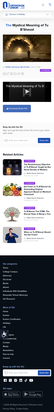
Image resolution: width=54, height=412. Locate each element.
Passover (9, 42)
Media (5, 346)
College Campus (10, 271)
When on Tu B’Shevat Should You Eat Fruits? (37, 233)
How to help (8, 354)
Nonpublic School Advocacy (15, 295)
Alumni (6, 287)
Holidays (7, 323)
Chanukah (9, 31)
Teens (5, 268)
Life (4, 327)
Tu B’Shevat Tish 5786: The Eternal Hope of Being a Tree (37, 212)
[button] (27, 91)
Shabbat (8, 69)
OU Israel (7, 279)
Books (5, 283)
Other (7, 63)
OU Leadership (9, 338)
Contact (6, 342)
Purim (7, 36)
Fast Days (9, 58)
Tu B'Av (8, 77)
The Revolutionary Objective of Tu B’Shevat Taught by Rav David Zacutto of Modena (37, 167)
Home (5, 311)
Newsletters (8, 350)
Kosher (6, 315)
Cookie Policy (22, 408)
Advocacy (7, 275)
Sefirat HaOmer (12, 47)
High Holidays (11, 20)
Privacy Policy (9, 408)
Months (8, 102)
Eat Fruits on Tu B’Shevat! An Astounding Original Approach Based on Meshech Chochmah (37, 190)
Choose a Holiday (17, 14)
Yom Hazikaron (11, 107)
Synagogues (8, 335)
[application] (27, 92)
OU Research (9, 299)
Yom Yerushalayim (11, 114)
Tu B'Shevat (45, 70)
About (5, 331)
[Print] (22, 73)
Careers (6, 358)
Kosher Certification (12, 319)
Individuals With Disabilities (15, 291)
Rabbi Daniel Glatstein (35, 173)
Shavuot (8, 52)
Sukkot (8, 25)
